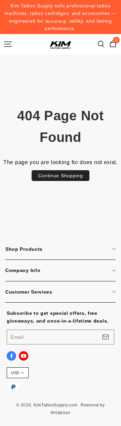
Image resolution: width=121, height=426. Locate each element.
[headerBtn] (8, 44)
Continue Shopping (60, 175)
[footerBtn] (105, 337)
